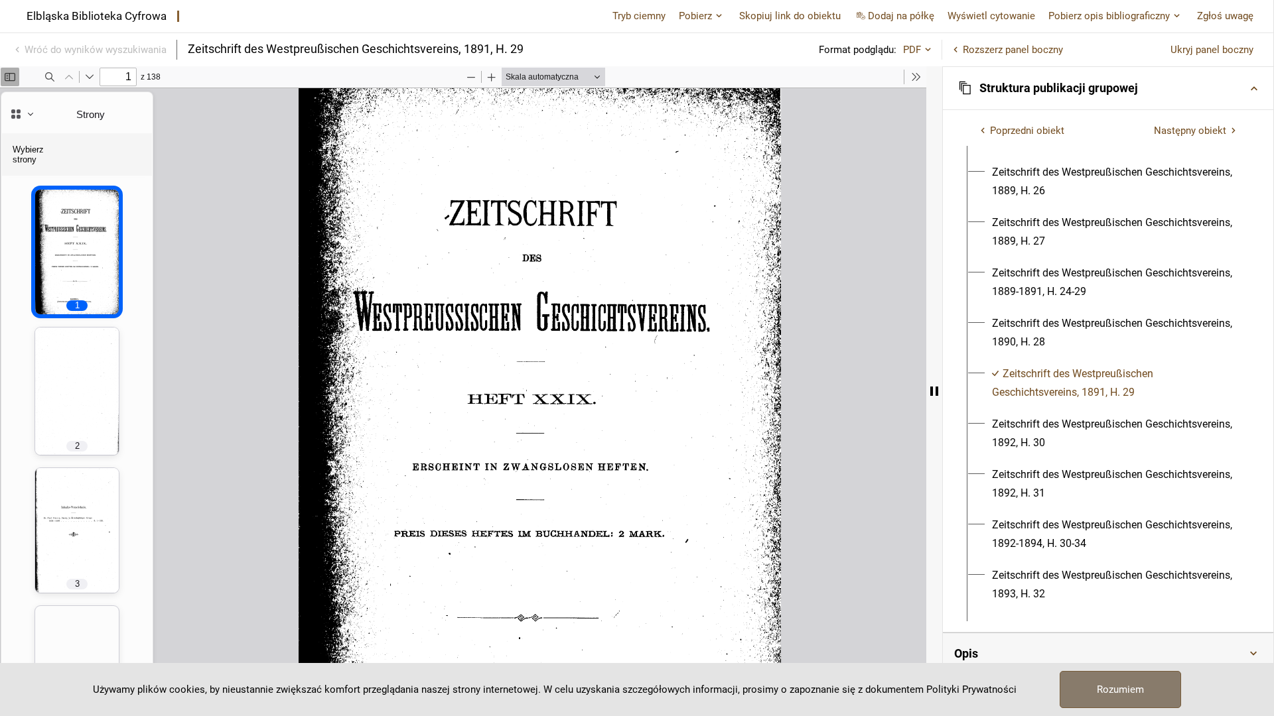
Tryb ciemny (639, 16)
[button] (1108, 88)
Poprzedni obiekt (1027, 131)
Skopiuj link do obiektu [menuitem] (790, 16)
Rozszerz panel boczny (1013, 50)
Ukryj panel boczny (1211, 50)
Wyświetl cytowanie (991, 16)
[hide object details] (934, 391)
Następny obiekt (1190, 131)
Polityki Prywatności (971, 689)
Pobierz (695, 16)
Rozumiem (1120, 689)
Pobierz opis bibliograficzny (1109, 16)
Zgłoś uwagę (1225, 16)
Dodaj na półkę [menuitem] (901, 16)
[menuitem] (1115, 181)
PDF (912, 50)
